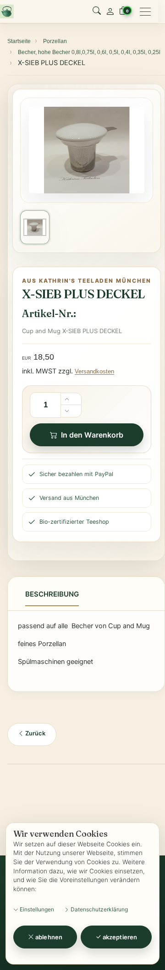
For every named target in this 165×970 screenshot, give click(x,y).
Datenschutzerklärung (98, 909)
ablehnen (48, 937)
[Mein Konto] (110, 11)
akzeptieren (119, 937)
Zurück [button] (34, 733)
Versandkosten (94, 371)
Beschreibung (52, 594)
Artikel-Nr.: (49, 313)
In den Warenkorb (92, 434)
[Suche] (96, 11)
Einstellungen (36, 909)
